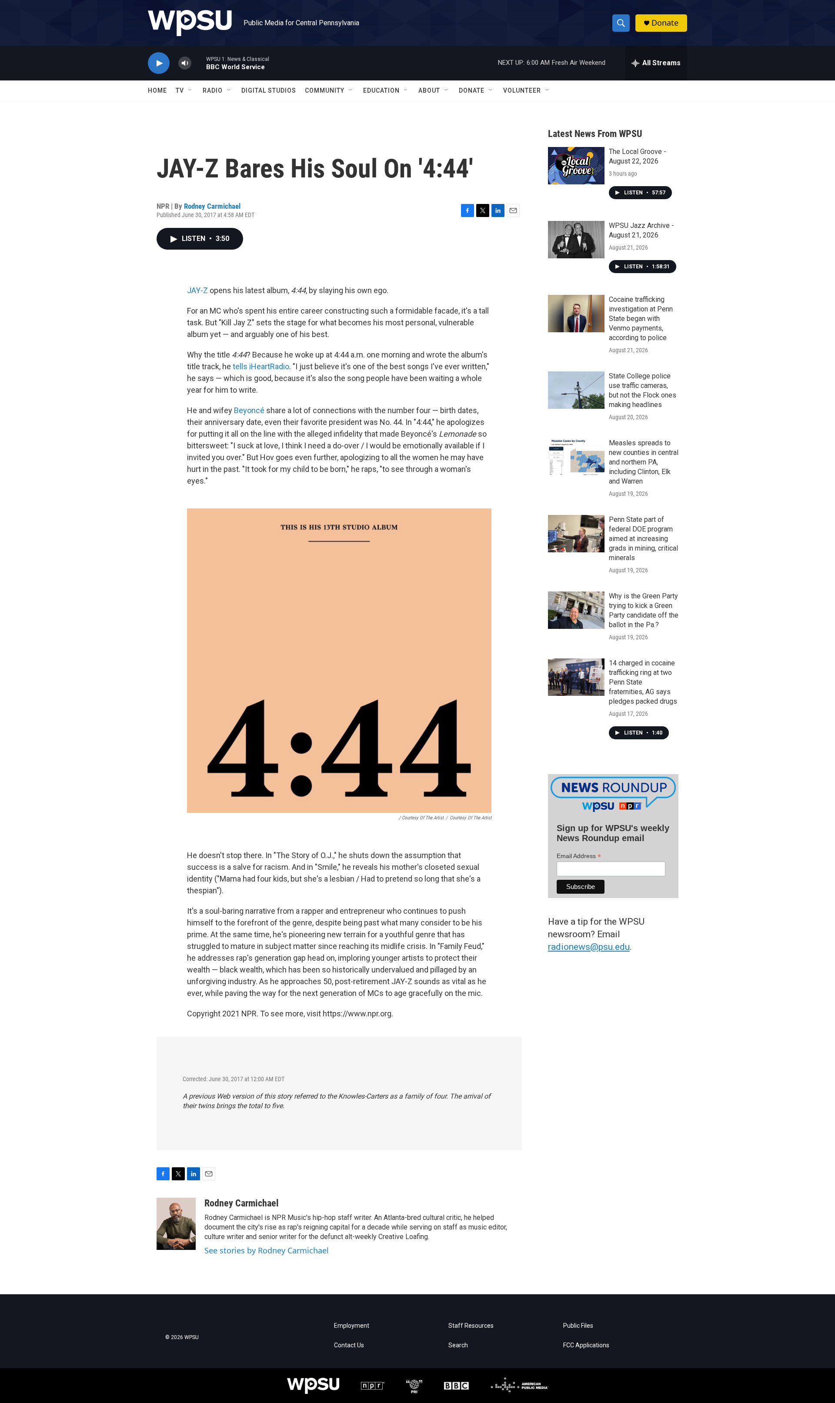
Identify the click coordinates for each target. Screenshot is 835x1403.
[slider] (198, 62)
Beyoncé (249, 410)
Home (157, 90)
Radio (213, 90)
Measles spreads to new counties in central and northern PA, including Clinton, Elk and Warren (643, 462)
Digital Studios (268, 90)
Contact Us (349, 1345)
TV (180, 90)
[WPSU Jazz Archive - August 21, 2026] (576, 239)
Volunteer (522, 90)
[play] (159, 63)
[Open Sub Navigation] (190, 90)
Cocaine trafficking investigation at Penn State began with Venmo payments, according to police (641, 318)
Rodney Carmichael (212, 206)
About (429, 90)
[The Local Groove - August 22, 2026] (576, 165)
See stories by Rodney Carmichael (266, 1250)
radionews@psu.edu (589, 947)
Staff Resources (471, 1326)
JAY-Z (197, 290)
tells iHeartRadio (261, 366)
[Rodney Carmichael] (176, 1224)
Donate (664, 22)
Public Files (578, 1326)
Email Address (579, 856)
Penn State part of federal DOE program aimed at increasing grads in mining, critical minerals (643, 538)
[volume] (184, 63)
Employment (351, 1326)
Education (381, 90)
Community (324, 90)
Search (458, 1345)
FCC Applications (586, 1345)
